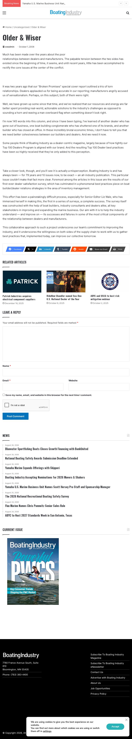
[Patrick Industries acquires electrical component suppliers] (22, 281)
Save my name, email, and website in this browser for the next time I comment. (49, 395)
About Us (96, 683)
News (6, 435)
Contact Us (97, 672)
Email (6, 380)
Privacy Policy (98, 693)
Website (73, 380)
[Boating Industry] (66, 12)
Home (8, 27)
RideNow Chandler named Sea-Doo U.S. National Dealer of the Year (64, 297)
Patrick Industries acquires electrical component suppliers (19, 297)
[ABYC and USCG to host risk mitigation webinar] (110, 281)
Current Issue (13, 529)
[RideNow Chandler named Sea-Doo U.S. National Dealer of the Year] (66, 281)
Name (7, 366)
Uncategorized (21, 27)
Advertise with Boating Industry (108, 677)
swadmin (9, 46)
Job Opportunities (100, 688)
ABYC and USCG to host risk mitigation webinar (105, 297)
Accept (115, 726)
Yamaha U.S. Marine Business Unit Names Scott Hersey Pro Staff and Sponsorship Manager (71, 3)
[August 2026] (33, 571)
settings (47, 731)
